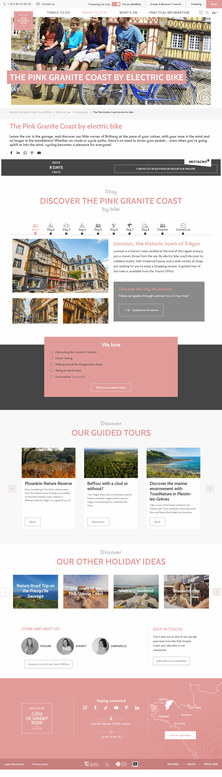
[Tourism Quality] (107, 764)
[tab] (35, 227)
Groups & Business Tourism (165, 4)
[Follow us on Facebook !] (95, 708)
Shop (214, 4)
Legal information (14, 764)
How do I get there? (180, 735)
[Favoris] (201, 13)
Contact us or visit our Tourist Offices (48, 664)
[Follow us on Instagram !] (85, 708)
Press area (211, 764)
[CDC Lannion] (91, 764)
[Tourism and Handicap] (135, 764)
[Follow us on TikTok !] (106, 708)
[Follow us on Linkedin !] (137, 708)
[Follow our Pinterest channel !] (126, 708)
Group (191, 764)
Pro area (173, 764)
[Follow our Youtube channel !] (116, 708)
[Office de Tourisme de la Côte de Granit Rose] (23, 17)
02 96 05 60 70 (111, 737)
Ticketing (196, 4)
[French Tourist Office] (121, 764)
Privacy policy (40, 764)
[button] (207, 13)
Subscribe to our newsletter (171, 660)
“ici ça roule (78, 376)
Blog (138, 4)
